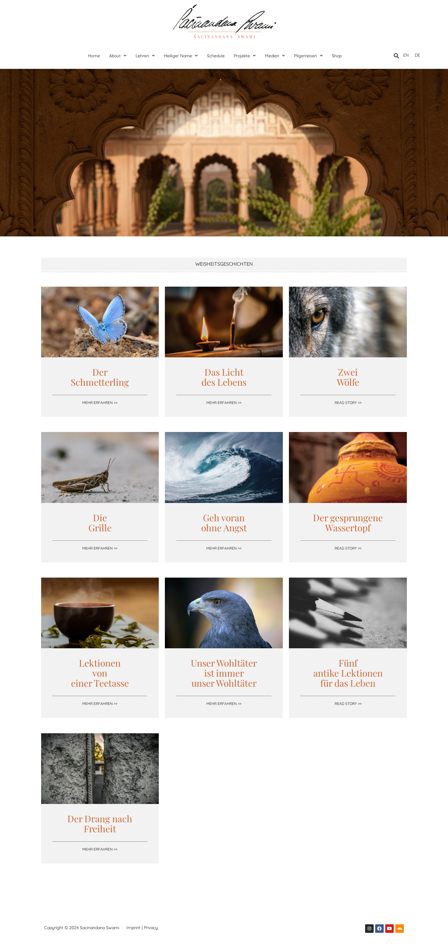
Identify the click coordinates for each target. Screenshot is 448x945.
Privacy (151, 927)
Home (94, 55)
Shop (337, 55)
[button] (396, 56)
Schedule (216, 55)
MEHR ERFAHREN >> (99, 402)
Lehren (142, 55)
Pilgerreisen (305, 55)
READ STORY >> (348, 402)
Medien (272, 55)
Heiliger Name (178, 55)
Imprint (133, 927)
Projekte (242, 55)
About (115, 55)
